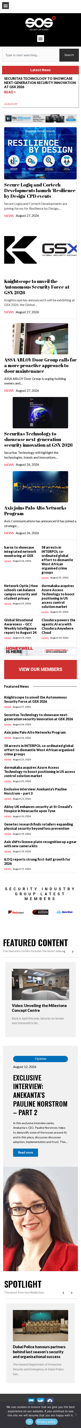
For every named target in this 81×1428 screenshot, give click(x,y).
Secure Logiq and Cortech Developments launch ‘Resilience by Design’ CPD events (40, 190)
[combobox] (30, 55)
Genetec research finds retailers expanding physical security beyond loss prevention (38, 826)
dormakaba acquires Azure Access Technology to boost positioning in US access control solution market (58, 596)
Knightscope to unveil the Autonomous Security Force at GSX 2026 (36, 286)
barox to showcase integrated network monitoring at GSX (20, 551)
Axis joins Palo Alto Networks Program (35, 510)
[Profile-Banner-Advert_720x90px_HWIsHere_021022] (40, 651)
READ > (10, 88)
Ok (29, 1421)
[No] (76, 1415)
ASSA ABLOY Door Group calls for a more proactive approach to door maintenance (40, 365)
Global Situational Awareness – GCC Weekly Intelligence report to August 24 (20, 626)
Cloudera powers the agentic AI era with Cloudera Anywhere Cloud (58, 626)
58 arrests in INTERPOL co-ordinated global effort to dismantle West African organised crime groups (57, 559)
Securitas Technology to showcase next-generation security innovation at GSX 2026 (38, 439)
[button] (5, 5)
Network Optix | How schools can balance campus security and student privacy (21, 592)
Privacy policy (46, 1421)
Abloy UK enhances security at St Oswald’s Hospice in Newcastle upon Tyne (38, 809)
